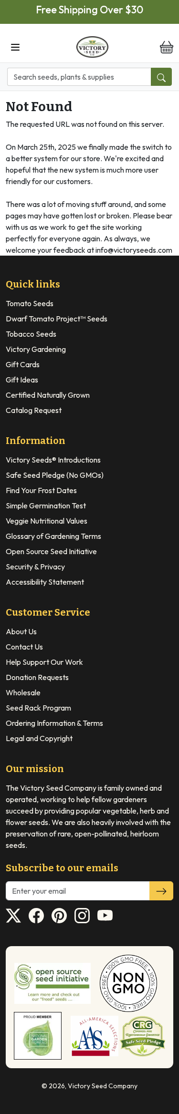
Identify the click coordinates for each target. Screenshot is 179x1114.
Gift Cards (23, 364)
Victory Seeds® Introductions (53, 459)
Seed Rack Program (38, 707)
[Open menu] (15, 47)
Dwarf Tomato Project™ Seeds (56, 318)
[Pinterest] (59, 915)
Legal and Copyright (39, 738)
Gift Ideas (22, 379)
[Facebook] (36, 915)
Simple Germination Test (46, 505)
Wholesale (23, 692)
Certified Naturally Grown (48, 395)
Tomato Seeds (29, 303)
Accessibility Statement (45, 582)
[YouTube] (105, 915)
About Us (21, 631)
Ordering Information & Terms (54, 723)
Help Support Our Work (44, 662)
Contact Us (24, 646)
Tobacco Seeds (31, 334)
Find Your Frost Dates (41, 490)
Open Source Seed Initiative (51, 551)
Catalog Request (34, 410)
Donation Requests (37, 677)
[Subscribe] (161, 890)
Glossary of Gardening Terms (53, 536)
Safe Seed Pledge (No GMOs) (55, 475)
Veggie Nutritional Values (46, 521)
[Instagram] (82, 915)
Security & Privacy (35, 566)
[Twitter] (13, 915)
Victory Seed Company (102, 1086)
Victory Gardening (36, 349)
